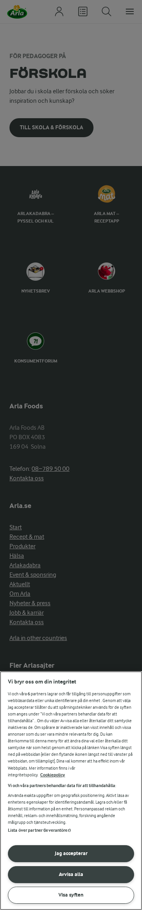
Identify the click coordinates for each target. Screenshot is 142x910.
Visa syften (71, 895)
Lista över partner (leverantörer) (39, 830)
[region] (71, 790)
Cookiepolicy (52, 775)
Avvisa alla (71, 874)
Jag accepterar (71, 853)
